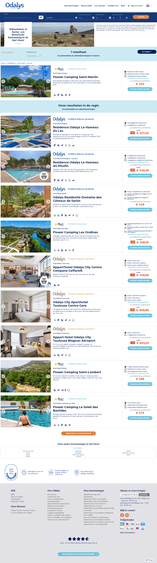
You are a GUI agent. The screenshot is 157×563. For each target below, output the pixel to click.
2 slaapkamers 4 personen (136, 125)
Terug (150, 560)
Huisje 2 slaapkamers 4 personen (138, 191)
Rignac (28, 455)
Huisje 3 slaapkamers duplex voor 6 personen (139, 194)
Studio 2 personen (133, 260)
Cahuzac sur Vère (28, 451)
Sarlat (128, 455)
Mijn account (137, 6)
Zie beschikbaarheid (140, 89)
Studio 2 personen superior (136, 263)
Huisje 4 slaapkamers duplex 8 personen (137, 198)
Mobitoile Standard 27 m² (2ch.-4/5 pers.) (139, 224)
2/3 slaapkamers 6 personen (137, 123)
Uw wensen (99, 6)
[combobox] (34, 56)
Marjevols (78, 451)
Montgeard (78, 453)
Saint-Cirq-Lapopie (78, 455)
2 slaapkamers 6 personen (136, 156)
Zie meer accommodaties (138, 78)
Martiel (128, 451)
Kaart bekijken (7, 52)
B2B (123, 6)
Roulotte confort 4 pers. (135, 72)
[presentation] (3, 81)
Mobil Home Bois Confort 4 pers (138, 74)
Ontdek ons (113, 6)
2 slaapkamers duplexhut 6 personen (140, 160)
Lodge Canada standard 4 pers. (138, 367)
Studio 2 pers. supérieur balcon (138, 265)
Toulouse (78, 456)
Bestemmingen (71, 6)
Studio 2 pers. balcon (134, 300)
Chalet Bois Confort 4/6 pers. (137, 76)
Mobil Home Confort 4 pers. (136, 369)
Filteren (146, 52)
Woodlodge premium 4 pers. (137, 371)
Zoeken (141, 17)
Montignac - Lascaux (128, 453)
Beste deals (86, 6)
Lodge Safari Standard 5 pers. (137, 407)
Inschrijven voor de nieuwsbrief (78, 554)
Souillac (28, 456)
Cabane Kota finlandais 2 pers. (137, 405)
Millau (28, 453)
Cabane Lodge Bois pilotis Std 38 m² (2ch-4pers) (140, 231)
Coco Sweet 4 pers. (134, 403)
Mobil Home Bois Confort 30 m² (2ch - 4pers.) (140, 227)
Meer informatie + (127, 532)
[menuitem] (26, 494)
